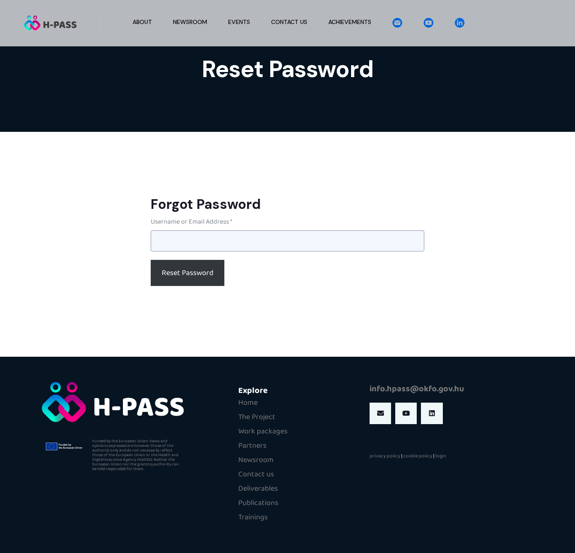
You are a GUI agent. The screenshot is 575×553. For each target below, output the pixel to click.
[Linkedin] (431, 413)
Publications (258, 503)
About (142, 22)
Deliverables (258, 488)
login (440, 456)
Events (239, 22)
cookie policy (417, 456)
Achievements (349, 22)
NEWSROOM (190, 22)
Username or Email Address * (191, 222)
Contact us (289, 22)
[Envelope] (380, 413)
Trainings (253, 517)
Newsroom (256, 460)
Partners (252, 445)
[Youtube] (406, 413)
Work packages (263, 431)
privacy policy (385, 456)
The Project (256, 417)
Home (248, 403)
